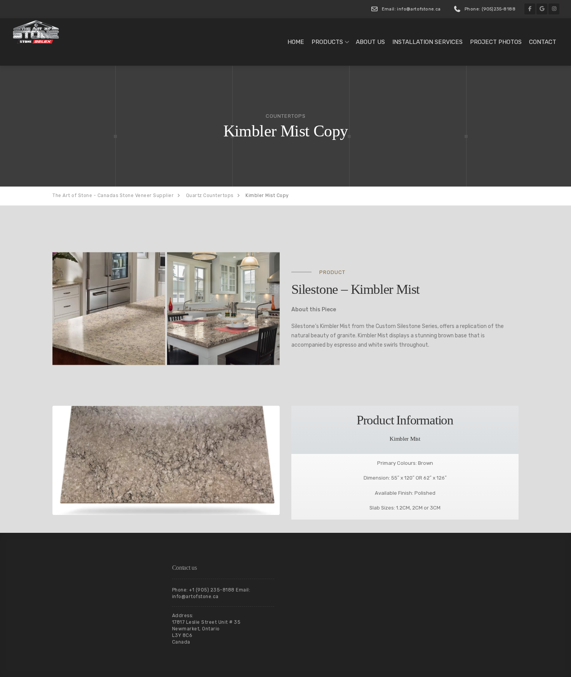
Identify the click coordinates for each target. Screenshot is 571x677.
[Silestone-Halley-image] (108, 308)
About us (370, 41)
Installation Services (427, 41)
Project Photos (496, 41)
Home (295, 41)
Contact (542, 41)
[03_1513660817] (223, 308)
